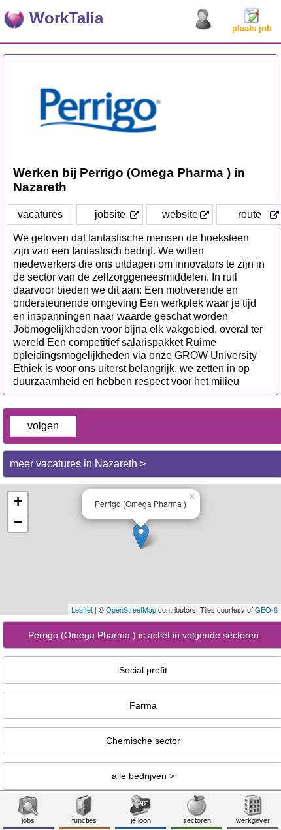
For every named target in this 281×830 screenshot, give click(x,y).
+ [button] (18, 501)
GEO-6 (266, 609)
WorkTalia (66, 18)
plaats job (252, 28)
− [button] (18, 522)
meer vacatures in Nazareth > (78, 463)
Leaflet (82, 609)
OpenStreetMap (131, 609)
